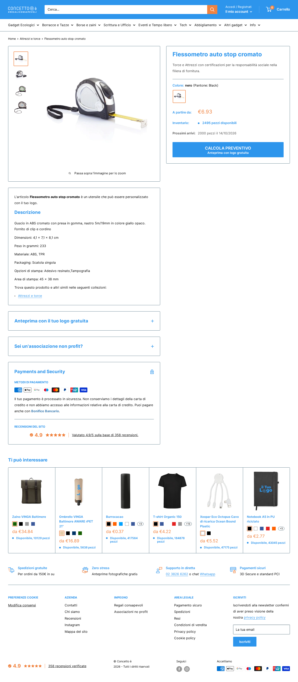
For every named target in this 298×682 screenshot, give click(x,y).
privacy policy (255, 617)
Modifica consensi (22, 605)
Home (12, 38)
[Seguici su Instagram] (187, 669)
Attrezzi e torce (30, 38)
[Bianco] (127, 524)
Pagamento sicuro (188, 605)
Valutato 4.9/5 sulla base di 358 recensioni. (105, 435)
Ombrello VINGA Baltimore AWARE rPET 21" (76, 521)
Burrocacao (114, 517)
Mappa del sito (76, 632)
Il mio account (237, 12)
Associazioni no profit (131, 612)
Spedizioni (182, 612)
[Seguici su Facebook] (179, 669)
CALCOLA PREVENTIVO (228, 150)
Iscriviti (244, 642)
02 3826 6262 (177, 574)
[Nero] (108, 524)
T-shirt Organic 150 (167, 517)
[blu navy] (74, 533)
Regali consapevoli (128, 605)
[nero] (179, 96)
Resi (177, 618)
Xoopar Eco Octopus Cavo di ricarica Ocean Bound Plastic (219, 521)
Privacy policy (185, 632)
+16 (188, 523)
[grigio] (27, 524)
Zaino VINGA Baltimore (29, 517)
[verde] (15, 524)
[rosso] (174, 524)
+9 (140, 523)
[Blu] (133, 524)
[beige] (62, 533)
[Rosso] (268, 528)
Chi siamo (72, 612)
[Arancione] (274, 528)
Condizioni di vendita (190, 625)
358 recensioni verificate (67, 666)
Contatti (71, 605)
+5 (281, 528)
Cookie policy (184, 638)
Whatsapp (207, 574)
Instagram (72, 625)
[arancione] (115, 524)
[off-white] (168, 524)
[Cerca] (212, 9)
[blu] (33, 524)
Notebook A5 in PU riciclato (261, 519)
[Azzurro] (121, 524)
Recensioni (73, 618)
